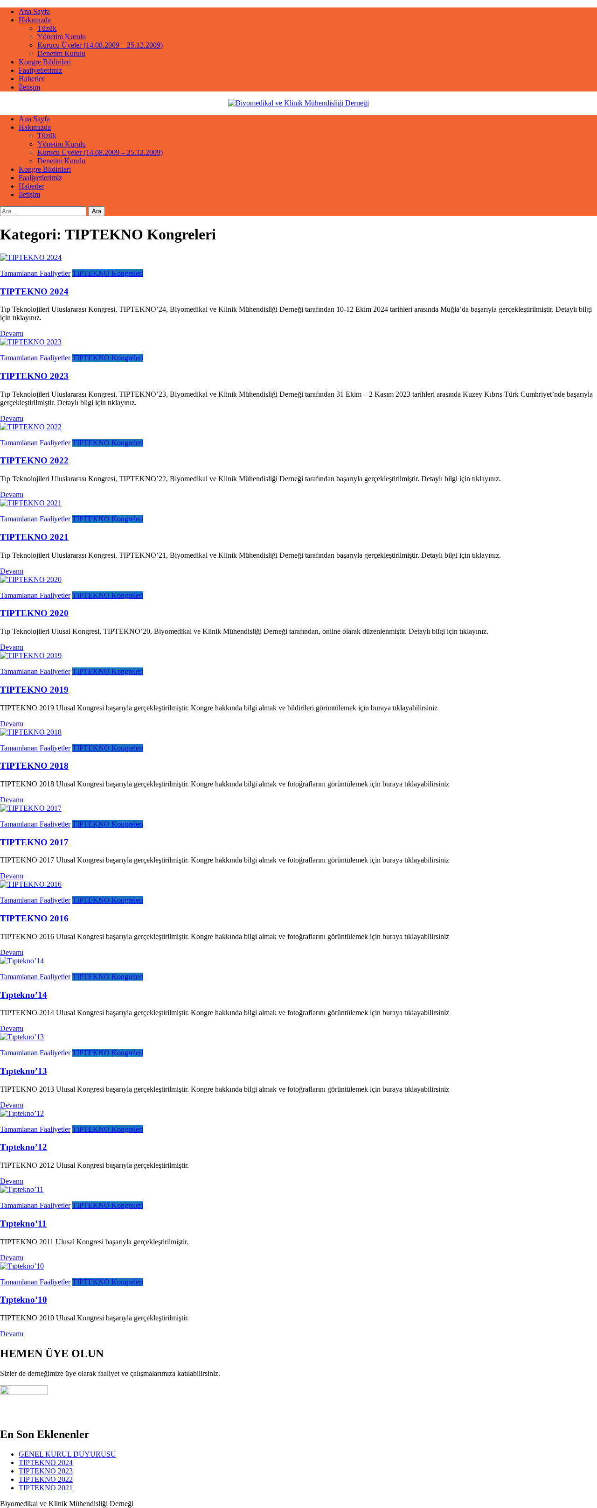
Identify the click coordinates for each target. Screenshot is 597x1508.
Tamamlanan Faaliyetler (35, 273)
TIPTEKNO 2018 (34, 766)
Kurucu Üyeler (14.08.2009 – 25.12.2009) (100, 45)
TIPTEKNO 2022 (34, 460)
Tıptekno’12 (23, 1147)
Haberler (31, 79)
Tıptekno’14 (23, 995)
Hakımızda (35, 20)
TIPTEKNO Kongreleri (107, 273)
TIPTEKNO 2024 (34, 291)
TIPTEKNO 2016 (34, 918)
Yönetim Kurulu (61, 37)
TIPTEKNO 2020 (34, 613)
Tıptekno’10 (23, 1300)
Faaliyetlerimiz (40, 70)
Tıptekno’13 (23, 1071)
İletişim (29, 87)
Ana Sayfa (34, 11)
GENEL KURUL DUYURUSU (67, 1454)
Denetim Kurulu (61, 53)
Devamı (11, 333)
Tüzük (46, 28)
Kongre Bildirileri (45, 62)
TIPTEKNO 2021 (34, 537)
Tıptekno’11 (23, 1223)
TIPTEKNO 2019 (34, 689)
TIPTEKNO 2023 (34, 376)
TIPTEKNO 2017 (34, 842)
